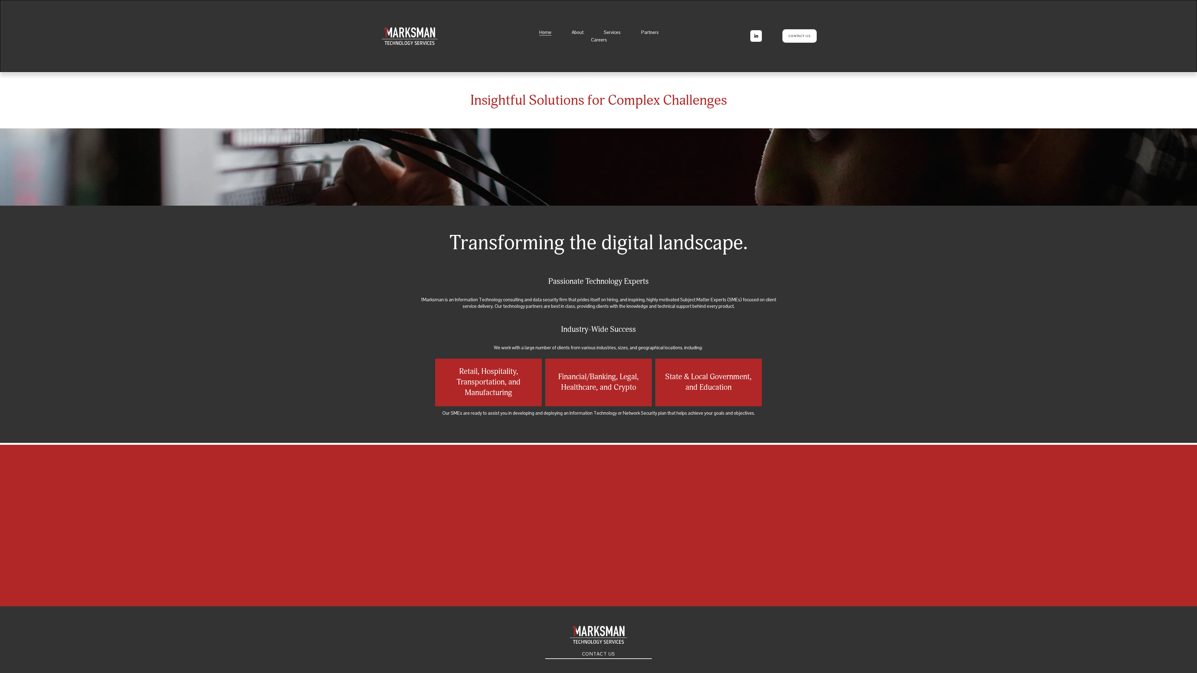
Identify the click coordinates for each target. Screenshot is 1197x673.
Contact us (598, 654)
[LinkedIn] (756, 36)
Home (545, 32)
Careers (599, 40)
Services (612, 32)
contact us (799, 36)
